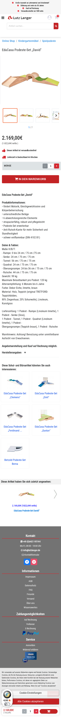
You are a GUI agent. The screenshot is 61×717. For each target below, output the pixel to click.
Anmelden (30, 645)
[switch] (7, 704)
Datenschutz (30, 585)
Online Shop (8, 40)
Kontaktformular (32, 554)
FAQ (30, 590)
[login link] (49, 18)
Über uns (30, 603)
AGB (31, 581)
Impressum (30, 576)
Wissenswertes (30, 607)
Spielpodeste (49, 40)
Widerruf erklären (30, 649)
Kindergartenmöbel (28, 40)
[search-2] (56, 26)
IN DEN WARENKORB (32, 179)
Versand (30, 598)
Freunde (30, 594)
